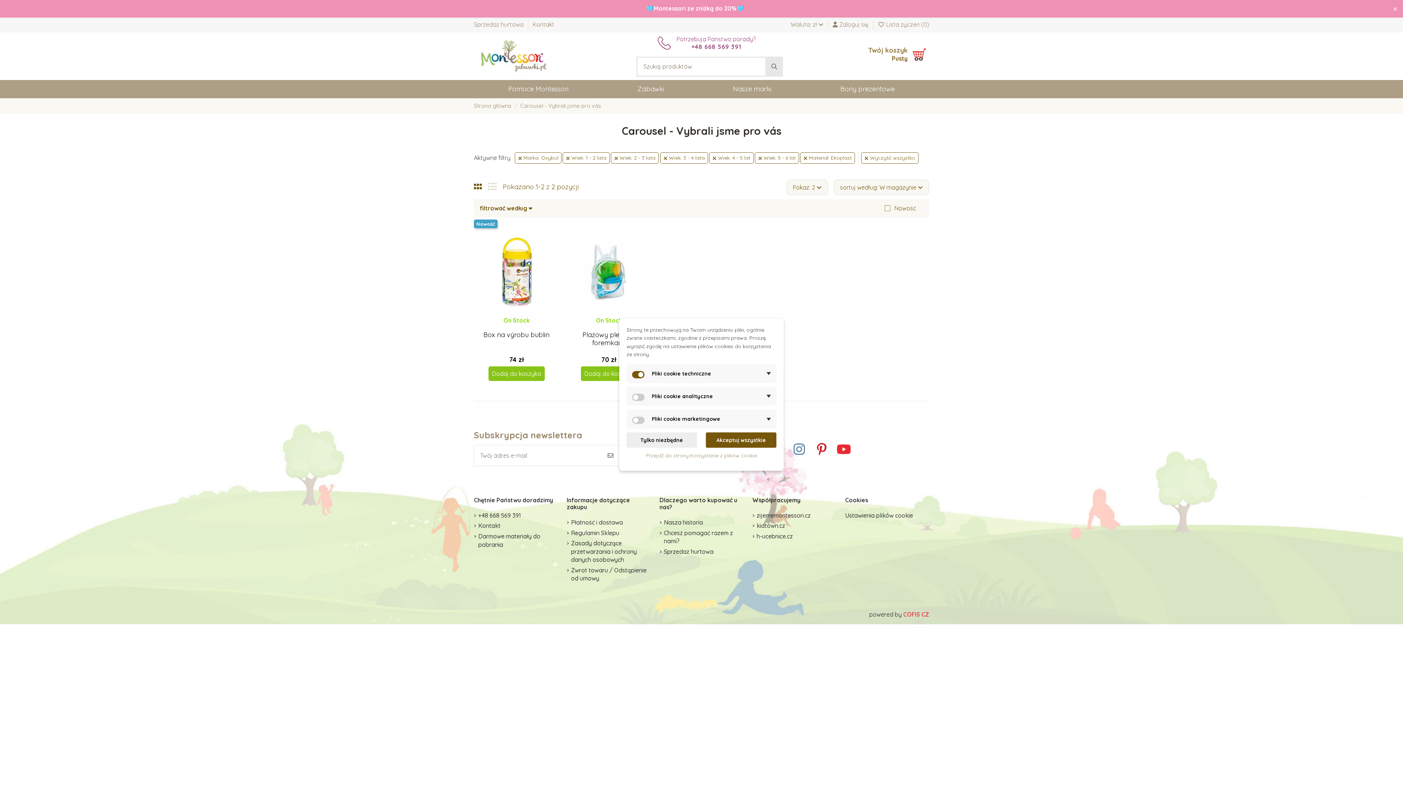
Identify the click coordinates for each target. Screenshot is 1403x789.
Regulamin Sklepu (595, 533)
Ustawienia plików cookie (879, 515)
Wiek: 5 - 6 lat (779, 158)
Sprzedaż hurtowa (499, 24)
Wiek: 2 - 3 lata (636, 158)
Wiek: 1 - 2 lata (588, 158)
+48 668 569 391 (499, 515)
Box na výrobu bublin (516, 335)
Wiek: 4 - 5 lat (733, 158)
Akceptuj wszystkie (741, 440)
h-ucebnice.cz (775, 536)
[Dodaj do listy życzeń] (510, 327)
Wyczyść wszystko (891, 158)
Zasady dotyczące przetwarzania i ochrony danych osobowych (604, 551)
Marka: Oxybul (540, 158)
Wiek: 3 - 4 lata (686, 158)
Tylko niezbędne (661, 440)
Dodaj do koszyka (516, 373)
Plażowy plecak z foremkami (609, 339)
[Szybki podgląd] (522, 327)
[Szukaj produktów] (774, 67)
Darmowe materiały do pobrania (509, 540)
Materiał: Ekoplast (829, 158)
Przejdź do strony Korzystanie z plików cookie (701, 455)
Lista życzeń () (907, 24)
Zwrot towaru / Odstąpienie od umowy (609, 574)
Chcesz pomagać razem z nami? (698, 537)
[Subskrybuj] (610, 455)
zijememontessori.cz (784, 515)
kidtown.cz (771, 525)
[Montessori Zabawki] (514, 55)
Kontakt (543, 24)
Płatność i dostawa (597, 522)
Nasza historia (683, 522)
